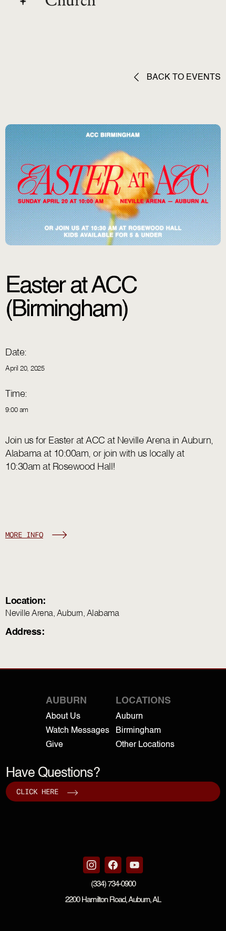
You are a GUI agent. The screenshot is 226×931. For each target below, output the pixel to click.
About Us (63, 716)
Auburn (129, 716)
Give (54, 745)
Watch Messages (77, 731)
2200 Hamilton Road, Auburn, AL (113, 900)
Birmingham (138, 731)
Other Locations (145, 745)
